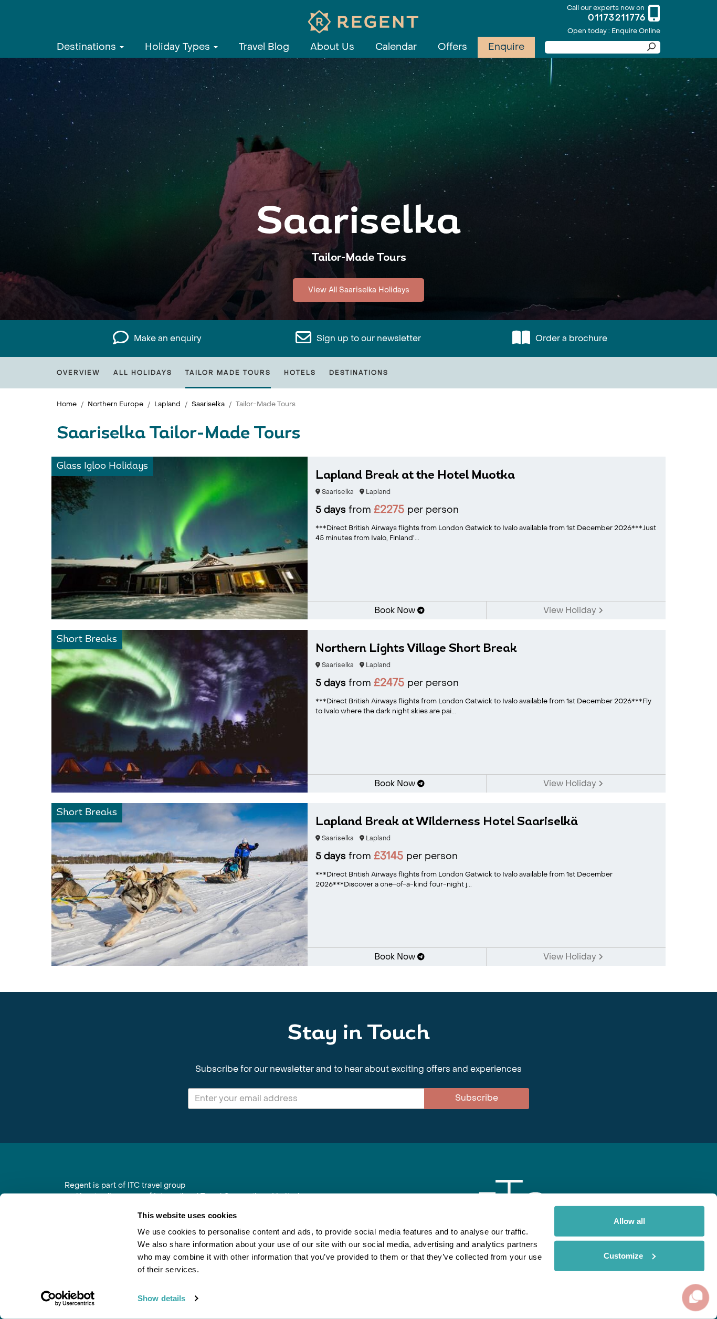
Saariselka (208, 403)
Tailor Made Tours (228, 372)
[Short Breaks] (179, 710)
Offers (452, 47)
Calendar (396, 47)
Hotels (300, 372)
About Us (332, 47)
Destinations (88, 47)
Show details (161, 1298)
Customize (623, 1255)
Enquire (506, 47)
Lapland (167, 403)
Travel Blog (264, 47)
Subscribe (476, 1097)
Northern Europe (115, 403)
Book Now (395, 610)
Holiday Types (179, 47)
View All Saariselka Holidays (358, 290)
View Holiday (570, 610)
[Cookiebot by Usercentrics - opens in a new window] (68, 1298)
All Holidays (142, 372)
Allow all (629, 1221)
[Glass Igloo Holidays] (179, 537)
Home (67, 403)
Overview (78, 372)
